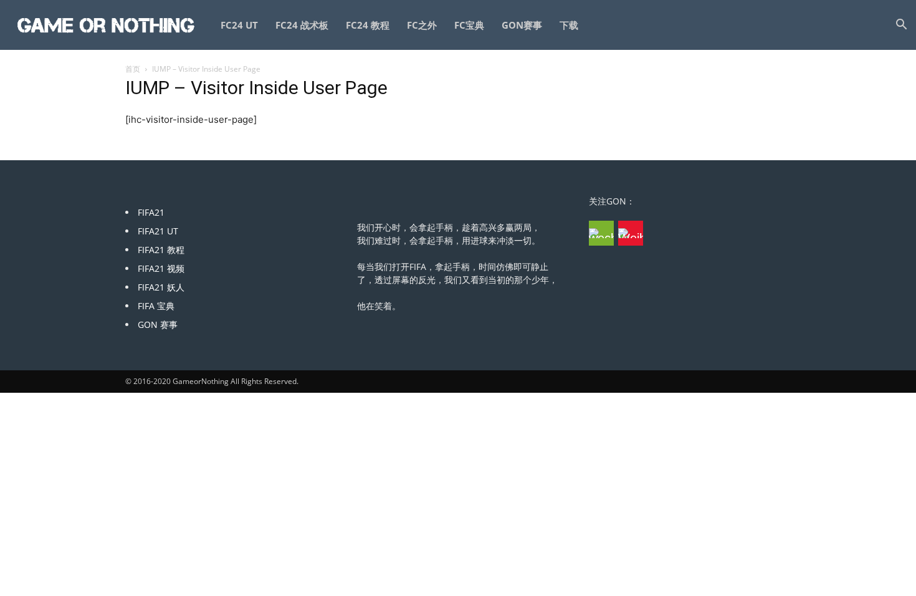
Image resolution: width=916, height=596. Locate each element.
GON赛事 (522, 25)
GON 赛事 (158, 324)
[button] (901, 26)
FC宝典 (469, 25)
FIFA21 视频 (161, 268)
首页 (132, 69)
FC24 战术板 (301, 25)
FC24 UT (239, 25)
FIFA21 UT (158, 231)
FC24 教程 (367, 25)
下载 (569, 25)
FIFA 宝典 (156, 306)
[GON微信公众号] (601, 233)
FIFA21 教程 (161, 250)
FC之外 (422, 25)
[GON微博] (630, 233)
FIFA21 (151, 212)
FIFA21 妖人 (161, 287)
